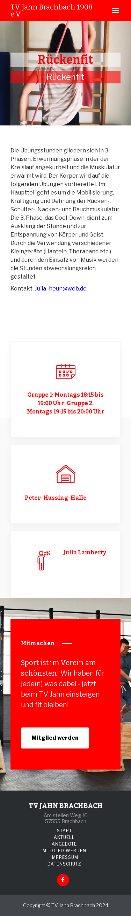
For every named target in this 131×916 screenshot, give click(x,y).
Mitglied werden (55, 737)
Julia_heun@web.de (61, 288)
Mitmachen (38, 643)
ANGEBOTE (64, 844)
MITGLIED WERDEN (64, 850)
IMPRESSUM (64, 857)
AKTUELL (64, 837)
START (64, 830)
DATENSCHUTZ (64, 864)
